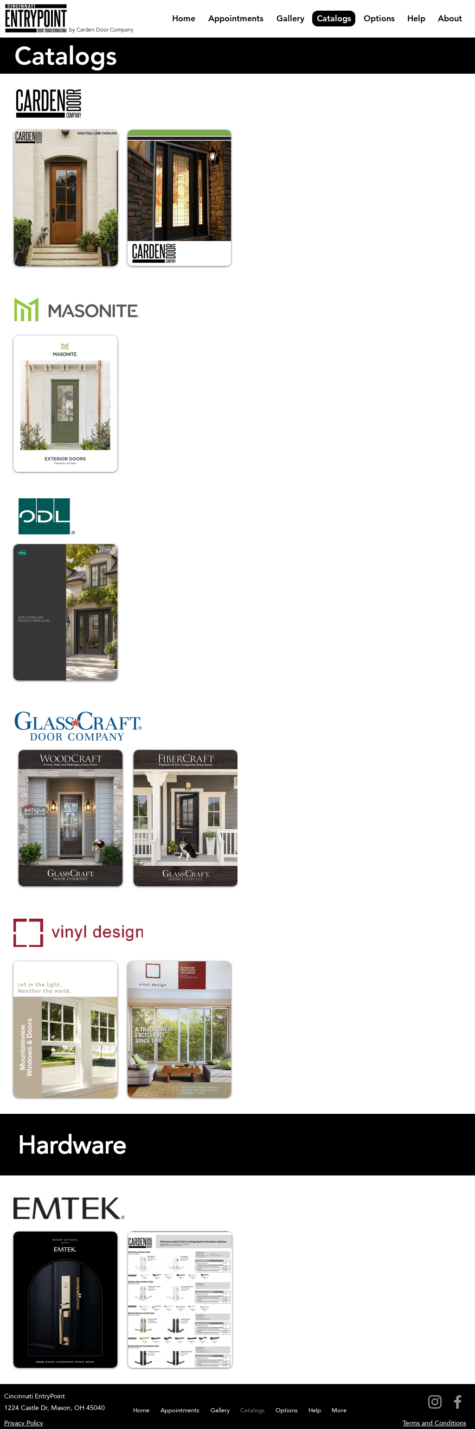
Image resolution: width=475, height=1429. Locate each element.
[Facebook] (458, 1402)
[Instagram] (435, 1402)
